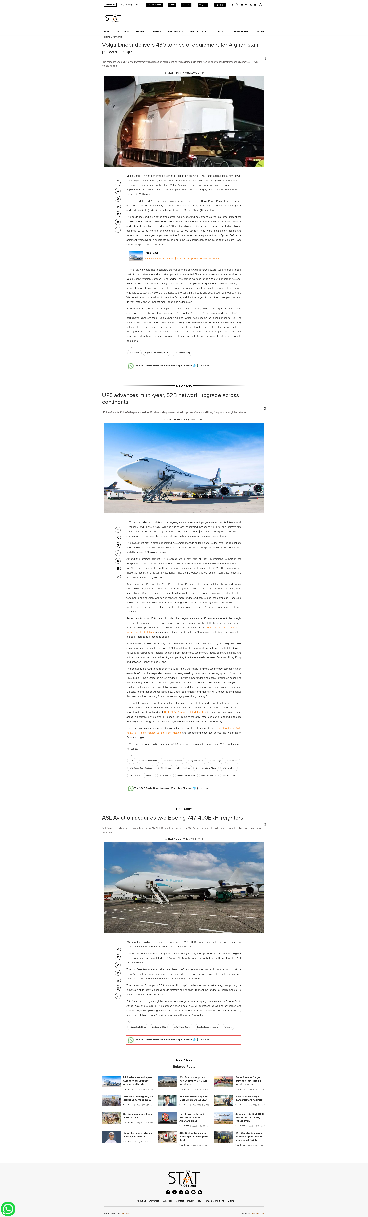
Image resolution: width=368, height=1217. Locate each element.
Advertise (154, 1200)
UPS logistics (232, 760)
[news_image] (111, 1081)
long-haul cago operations (207, 1027)
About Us (141, 1200)
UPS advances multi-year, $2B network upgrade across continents (182, 258)
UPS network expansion (172, 760)
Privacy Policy (194, 1200)
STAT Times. (126, 1213)
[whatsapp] (118, 199)
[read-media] (136, 258)
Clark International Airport (206, 768)
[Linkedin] (118, 206)
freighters (228, 1027)
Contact (180, 1200)
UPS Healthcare (164, 768)
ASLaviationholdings (138, 1027)
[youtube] (246, 4)
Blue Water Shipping (182, 353)
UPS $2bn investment (148, 760)
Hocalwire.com (257, 1213)
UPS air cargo (215, 760)
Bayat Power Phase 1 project (156, 353)
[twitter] (237, 4)
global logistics (165, 775)
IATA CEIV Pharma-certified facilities (185, 712)
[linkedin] (241, 4)
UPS (131, 760)
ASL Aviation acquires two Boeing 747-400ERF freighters (172, 817)
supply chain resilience (186, 775)
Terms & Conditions (214, 1200)
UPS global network (196, 760)
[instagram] (250, 4)
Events (172, 5)
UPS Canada (135, 775)
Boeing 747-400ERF (160, 1027)
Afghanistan (134, 353)
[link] (118, 230)
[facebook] (232, 4)
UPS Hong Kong (229, 768)
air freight (150, 775)
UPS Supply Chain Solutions (141, 768)
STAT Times (128, 1089)
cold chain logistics (208, 775)
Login (220, 4)
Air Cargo (117, 36)
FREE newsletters (154, 5)
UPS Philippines (183, 768)
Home (107, 31)
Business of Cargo (229, 775)
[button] (184, 58)
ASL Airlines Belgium (182, 1027)
